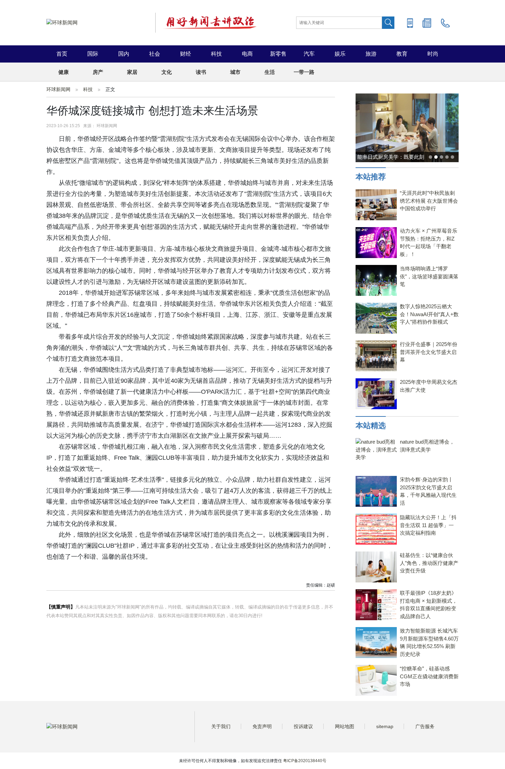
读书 (201, 72)
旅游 (371, 54)
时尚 (432, 54)
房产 (98, 72)
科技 (216, 54)
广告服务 (425, 726)
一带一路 (304, 72)
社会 (154, 54)
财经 (185, 54)
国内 (123, 54)
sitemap (384, 726)
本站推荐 (371, 176)
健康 (63, 72)
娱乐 (340, 54)
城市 (235, 72)
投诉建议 (303, 726)
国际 (92, 54)
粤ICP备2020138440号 (304, 760)
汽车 (309, 54)
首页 (61, 54)
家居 (132, 72)
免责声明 (262, 726)
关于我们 (221, 726)
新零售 (278, 54)
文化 (166, 72)
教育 (401, 54)
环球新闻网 (58, 89)
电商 (247, 54)
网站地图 (344, 726)
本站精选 (371, 425)
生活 (270, 72)
